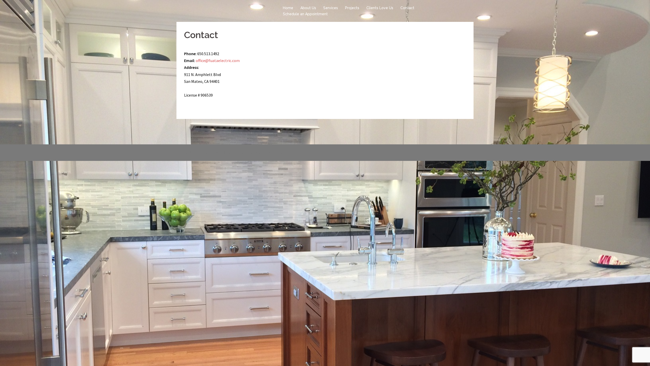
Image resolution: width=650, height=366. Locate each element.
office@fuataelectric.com (218, 60)
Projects (352, 8)
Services (330, 8)
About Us (308, 8)
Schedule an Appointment (305, 14)
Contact (407, 8)
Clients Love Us (379, 8)
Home (288, 8)
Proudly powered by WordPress (207, 152)
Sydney (257, 152)
